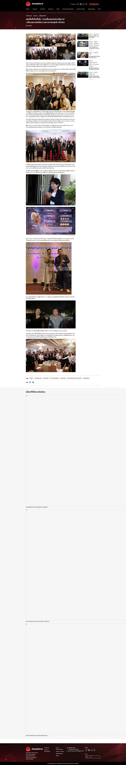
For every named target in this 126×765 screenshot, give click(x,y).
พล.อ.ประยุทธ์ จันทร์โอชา (54, 378)
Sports (57, 755)
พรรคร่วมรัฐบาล (45, 378)
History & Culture (81, 9)
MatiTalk (91, 64)
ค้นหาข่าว (74, 4)
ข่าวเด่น (35, 16)
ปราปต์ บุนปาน (97, 45)
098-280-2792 (72, 748)
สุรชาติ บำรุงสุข (96, 34)
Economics (50, 9)
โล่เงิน (90, 54)
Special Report (91, 9)
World (58, 9)
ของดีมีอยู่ (91, 43)
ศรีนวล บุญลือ (63, 378)
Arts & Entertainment (59, 748)
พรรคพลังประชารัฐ (38, 378)
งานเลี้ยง (31, 378)
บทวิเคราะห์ (42, 9)
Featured (29, 16)
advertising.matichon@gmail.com (76, 751)
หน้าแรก (27, 9)
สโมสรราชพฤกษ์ (86, 378)
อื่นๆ (99, 9)
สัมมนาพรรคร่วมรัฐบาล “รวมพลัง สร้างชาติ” (74, 378)
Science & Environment (68, 9)
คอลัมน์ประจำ (96, 43)
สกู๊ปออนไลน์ (42, 16)
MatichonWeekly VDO (93, 62)
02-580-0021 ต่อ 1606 (74, 749)
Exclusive (35, 9)
